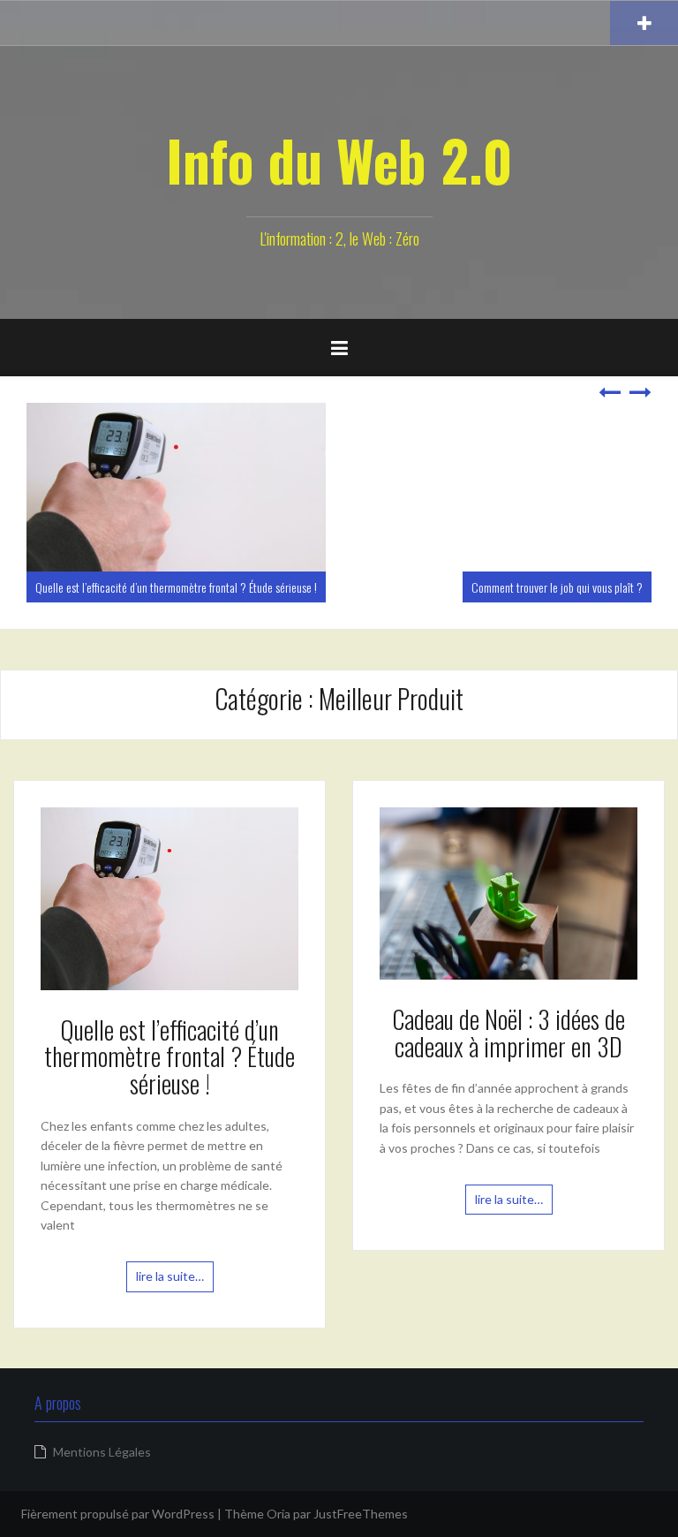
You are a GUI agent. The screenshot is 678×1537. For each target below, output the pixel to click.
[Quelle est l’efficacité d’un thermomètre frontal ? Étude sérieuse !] (169, 897)
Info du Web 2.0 (339, 160)
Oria (278, 1513)
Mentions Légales (102, 1451)
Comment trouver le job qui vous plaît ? (557, 587)
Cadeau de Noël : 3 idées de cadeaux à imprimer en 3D (508, 1032)
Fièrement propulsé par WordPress (118, 1513)
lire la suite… (170, 1275)
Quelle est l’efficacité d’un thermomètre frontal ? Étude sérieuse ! (176, 587)
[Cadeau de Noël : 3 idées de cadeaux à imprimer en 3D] (508, 891)
